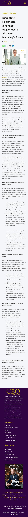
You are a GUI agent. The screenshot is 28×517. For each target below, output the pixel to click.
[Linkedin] (13, 46)
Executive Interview (9, 13)
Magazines (8, 433)
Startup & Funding (10, 435)
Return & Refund (10, 460)
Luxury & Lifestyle (10, 440)
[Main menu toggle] (25, 3)
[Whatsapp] (3, 46)
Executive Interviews (11, 428)
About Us (8, 449)
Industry (7, 425)
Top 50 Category (10, 438)
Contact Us (8, 452)
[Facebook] (7, 46)
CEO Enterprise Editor (9, 41)
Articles (7, 430)
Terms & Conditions (11, 457)
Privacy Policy (9, 454)
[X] (10, 46)
